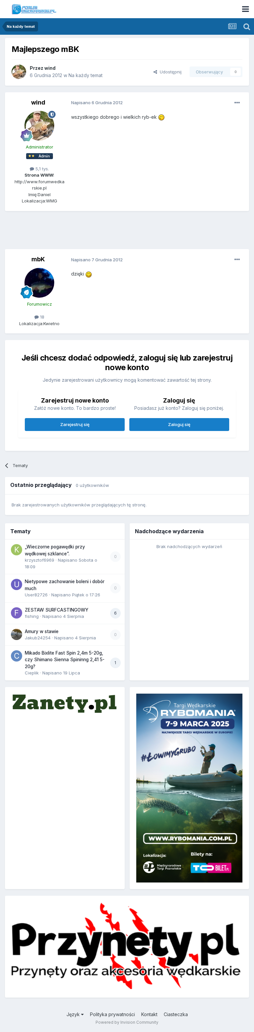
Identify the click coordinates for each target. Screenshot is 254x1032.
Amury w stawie (42, 631)
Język (73, 1014)
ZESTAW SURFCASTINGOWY (56, 610)
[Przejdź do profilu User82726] (16, 584)
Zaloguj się (179, 424)
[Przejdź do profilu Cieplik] (16, 656)
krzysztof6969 (39, 560)
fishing (32, 616)
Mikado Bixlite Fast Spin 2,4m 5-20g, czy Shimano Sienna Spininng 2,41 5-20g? (65, 659)
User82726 (36, 594)
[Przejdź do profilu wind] (19, 71)
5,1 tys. (41, 168)
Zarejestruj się (75, 424)
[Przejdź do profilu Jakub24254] (16, 634)
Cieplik (32, 672)
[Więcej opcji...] (237, 103)
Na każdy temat (85, 75)
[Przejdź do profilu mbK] (39, 283)
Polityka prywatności (112, 1014)
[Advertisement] (127, 232)
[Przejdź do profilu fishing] (16, 613)
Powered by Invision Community (127, 1022)
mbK (38, 259)
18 (41, 317)
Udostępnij (169, 71)
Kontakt (149, 1014)
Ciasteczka (176, 1014)
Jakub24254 (38, 637)
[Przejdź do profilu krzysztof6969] (16, 549)
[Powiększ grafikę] (161, 117)
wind (50, 68)
